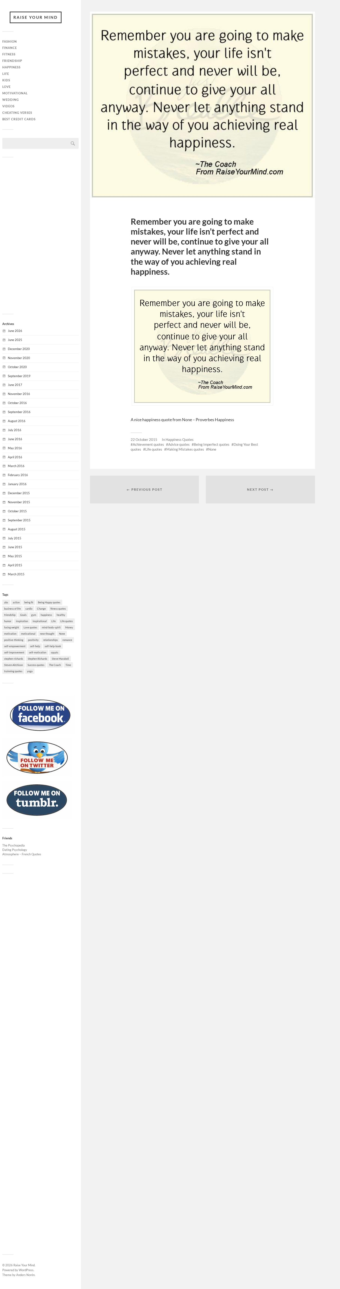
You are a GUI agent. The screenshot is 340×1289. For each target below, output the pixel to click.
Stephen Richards (37, 658)
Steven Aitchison (13, 664)
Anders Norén (25, 1275)
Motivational (15, 93)
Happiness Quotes (180, 439)
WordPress (26, 1270)
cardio (28, 608)
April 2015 (15, 565)
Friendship (12, 61)
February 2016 (18, 475)
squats (54, 652)
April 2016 (15, 457)
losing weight (11, 627)
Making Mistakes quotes (185, 449)
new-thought (47, 633)
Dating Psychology (14, 850)
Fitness (8, 54)
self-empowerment (14, 646)
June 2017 (15, 385)
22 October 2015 (144, 439)
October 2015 (17, 511)
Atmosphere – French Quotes (21, 854)
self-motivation (37, 652)
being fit (28, 602)
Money (69, 627)
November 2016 (19, 394)
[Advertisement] (40, 235)
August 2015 (16, 529)
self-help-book (53, 646)
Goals (23, 614)
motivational (28, 633)
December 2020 (19, 349)
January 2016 (17, 484)
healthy (61, 614)
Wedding (10, 100)
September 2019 (19, 376)
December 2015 (19, 493)
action (16, 602)
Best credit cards (19, 119)
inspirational (40, 621)
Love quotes (30, 627)
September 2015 (19, 520)
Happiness (11, 67)
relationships (50, 639)
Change (41, 608)
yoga (30, 671)
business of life (12, 608)
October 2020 (17, 367)
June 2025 (15, 340)
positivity (33, 639)
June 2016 (15, 439)
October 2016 (17, 403)
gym (33, 614)
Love (6, 87)
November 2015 (19, 502)
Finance (9, 48)
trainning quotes (13, 671)
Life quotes (66, 621)
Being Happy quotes (49, 602)
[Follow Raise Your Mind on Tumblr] (37, 818)
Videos (8, 106)
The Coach (55, 664)
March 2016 (16, 466)
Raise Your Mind (35, 17)
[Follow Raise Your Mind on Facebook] (40, 733)
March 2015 (16, 574)
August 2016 (16, 421)
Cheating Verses (17, 113)
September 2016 (19, 412)
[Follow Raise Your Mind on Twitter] (37, 775)
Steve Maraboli (60, 658)
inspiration (22, 621)
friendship (9, 614)
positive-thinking (13, 639)
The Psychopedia (13, 845)
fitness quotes (58, 608)
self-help (35, 646)
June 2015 (15, 547)
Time (68, 664)
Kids (6, 80)
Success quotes (36, 664)
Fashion (9, 41)
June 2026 (15, 331)
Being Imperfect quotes (211, 444)
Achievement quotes (148, 444)
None (62, 633)
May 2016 (15, 448)
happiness (46, 614)
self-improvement (14, 652)
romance (67, 639)
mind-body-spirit (51, 627)
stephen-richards (13, 658)
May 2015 (15, 556)
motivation (10, 633)
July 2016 (14, 430)
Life (5, 74)
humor (7, 621)
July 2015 (14, 538)
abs (6, 602)
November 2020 (19, 358)
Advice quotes (179, 444)
